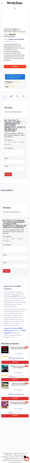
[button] (15, 8)
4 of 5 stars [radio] (22, 142)
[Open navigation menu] (2, 3)
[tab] (5, 96)
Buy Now (15, 66)
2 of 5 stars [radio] (9, 142)
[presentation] (5, 96)
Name (6, 158)
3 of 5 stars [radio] (15, 142)
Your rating (8, 140)
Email (6, 166)
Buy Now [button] (15, 362)
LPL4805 (12, 86)
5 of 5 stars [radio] (8, 144)
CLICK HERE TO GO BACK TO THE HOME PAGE (14, 77)
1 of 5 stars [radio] (6, 142)
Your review (9, 148)
